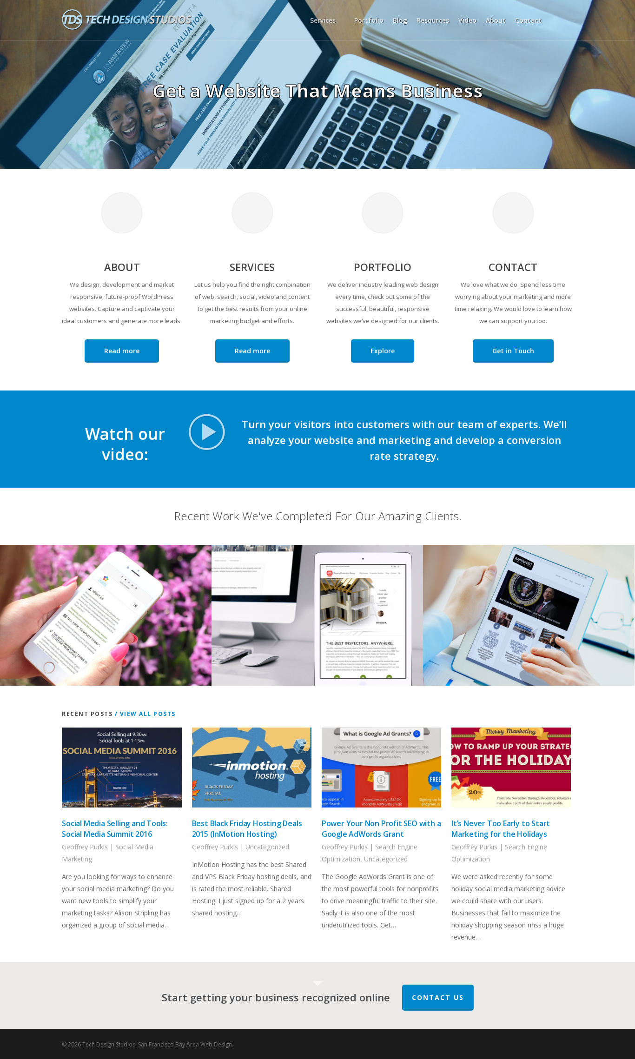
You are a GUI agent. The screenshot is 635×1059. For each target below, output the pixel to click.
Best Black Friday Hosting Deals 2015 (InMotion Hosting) (247, 828)
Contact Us (438, 997)
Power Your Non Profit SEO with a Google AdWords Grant (381, 828)
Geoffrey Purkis (85, 846)
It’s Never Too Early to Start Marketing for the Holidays (500, 828)
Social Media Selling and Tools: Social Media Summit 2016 (115, 828)
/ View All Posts (144, 714)
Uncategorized (267, 846)
